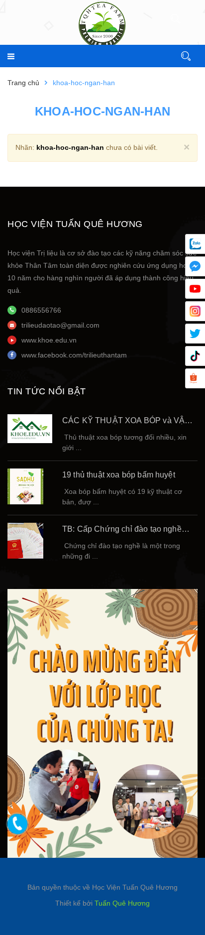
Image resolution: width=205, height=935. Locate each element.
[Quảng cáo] (102, 722)
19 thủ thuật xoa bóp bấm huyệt (118, 474)
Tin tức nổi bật (46, 391)
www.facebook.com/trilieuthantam (74, 355)
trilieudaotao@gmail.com (60, 325)
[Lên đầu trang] (170, 912)
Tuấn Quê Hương (122, 903)
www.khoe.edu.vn (49, 340)
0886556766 (41, 310)
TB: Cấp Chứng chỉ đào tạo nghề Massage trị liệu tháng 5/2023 (122, 530)
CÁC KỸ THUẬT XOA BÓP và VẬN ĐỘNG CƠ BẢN (126, 421)
